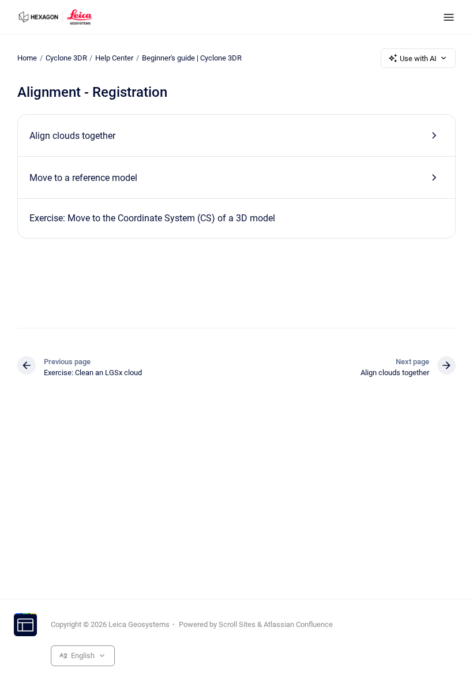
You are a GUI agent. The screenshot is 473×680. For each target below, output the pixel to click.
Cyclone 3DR (66, 58)
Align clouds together (72, 135)
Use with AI (418, 58)
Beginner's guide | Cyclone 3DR (192, 58)
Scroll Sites (237, 624)
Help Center (114, 58)
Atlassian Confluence (298, 624)
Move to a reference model (83, 177)
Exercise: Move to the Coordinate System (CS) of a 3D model (152, 218)
